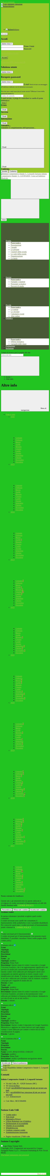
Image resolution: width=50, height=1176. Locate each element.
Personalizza (6, 910)
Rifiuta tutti (20, 910)
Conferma (13, 171)
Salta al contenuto (8, 2)
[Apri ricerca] (30, 189)
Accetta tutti (38, 910)
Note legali (10, 1117)
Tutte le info (10, 414)
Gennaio (19, 438)
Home (8, 377)
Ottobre (18, 458)
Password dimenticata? (9, 53)
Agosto (18, 453)
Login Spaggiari (19, 93)
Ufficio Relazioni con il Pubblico (18, 1121)
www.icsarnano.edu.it (9, 1039)
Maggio (18, 447)
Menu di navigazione (33, 409)
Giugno (18, 449)
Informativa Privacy (13, 1119)
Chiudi (4, 110)
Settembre (19, 455)
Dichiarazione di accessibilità (17, 1123)
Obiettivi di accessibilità (15, 1126)
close (4, 220)
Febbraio (19, 440)
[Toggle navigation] (20, 208)
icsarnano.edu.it (7, 945)
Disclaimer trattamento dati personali (15, 1155)
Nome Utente (29, 46)
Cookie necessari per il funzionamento (16, 934)
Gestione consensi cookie (15, 1130)
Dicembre (19, 462)
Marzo (18, 442)
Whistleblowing (12, 1128)
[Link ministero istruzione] (11, 4)
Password (27, 49)
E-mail (26, 84)
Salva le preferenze (20, 1063)
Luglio (18, 451)
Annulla (4, 171)
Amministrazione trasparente (17, 1132)
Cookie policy (11, 1115)
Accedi (4, 34)
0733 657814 (14, 1086)
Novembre (20, 460)
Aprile (18, 444)
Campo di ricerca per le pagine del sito (15, 352)
